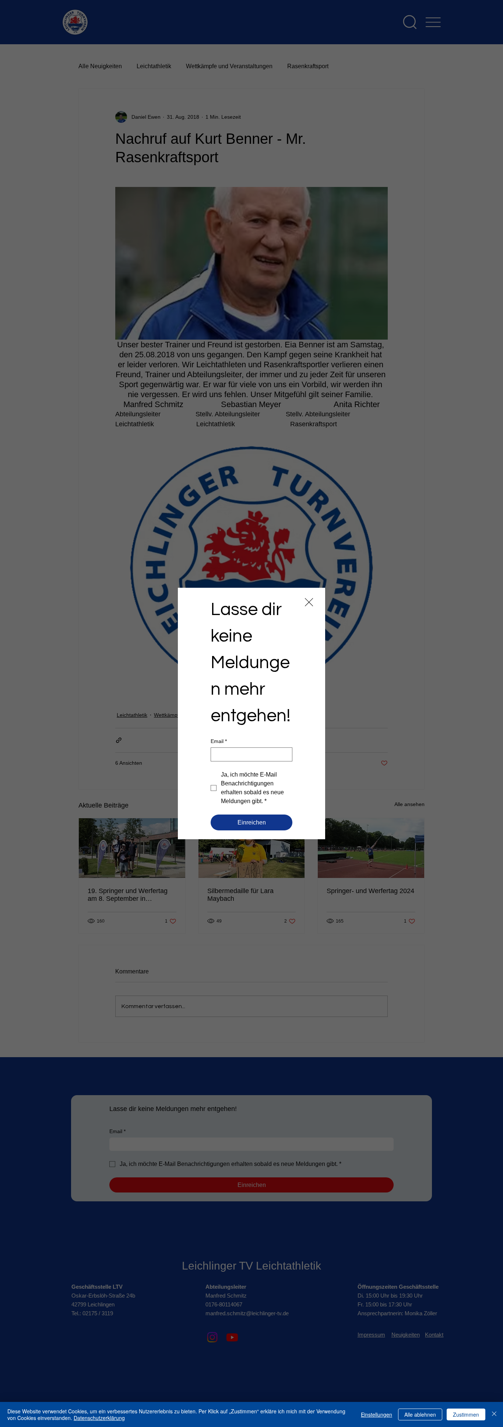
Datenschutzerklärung (99, 1417)
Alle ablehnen (420, 1414)
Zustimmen (466, 1414)
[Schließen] (494, 1414)
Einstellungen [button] (376, 1414)
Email (219, 741)
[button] (309, 602)
